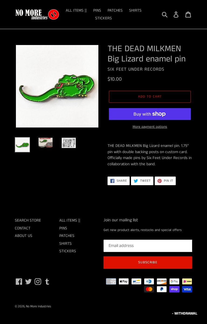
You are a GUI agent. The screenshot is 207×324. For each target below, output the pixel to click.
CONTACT (22, 228)
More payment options (150, 126)
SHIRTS (135, 10)
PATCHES (115, 10)
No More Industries (38, 306)
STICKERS (103, 18)
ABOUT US (23, 236)
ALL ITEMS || (76, 10)
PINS (97, 10)
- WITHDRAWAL (184, 313)
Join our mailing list (121, 220)
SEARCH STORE (28, 220)
